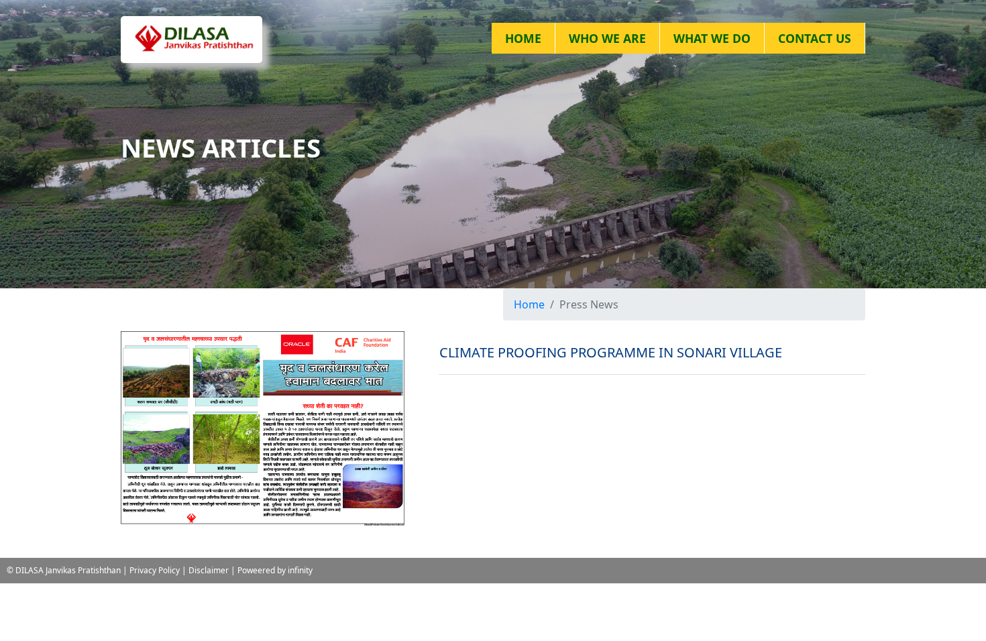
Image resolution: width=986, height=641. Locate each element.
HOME (523, 38)
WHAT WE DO (712, 38)
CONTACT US (814, 38)
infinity (300, 570)
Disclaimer (208, 570)
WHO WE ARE (607, 38)
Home (529, 304)
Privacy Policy (154, 570)
